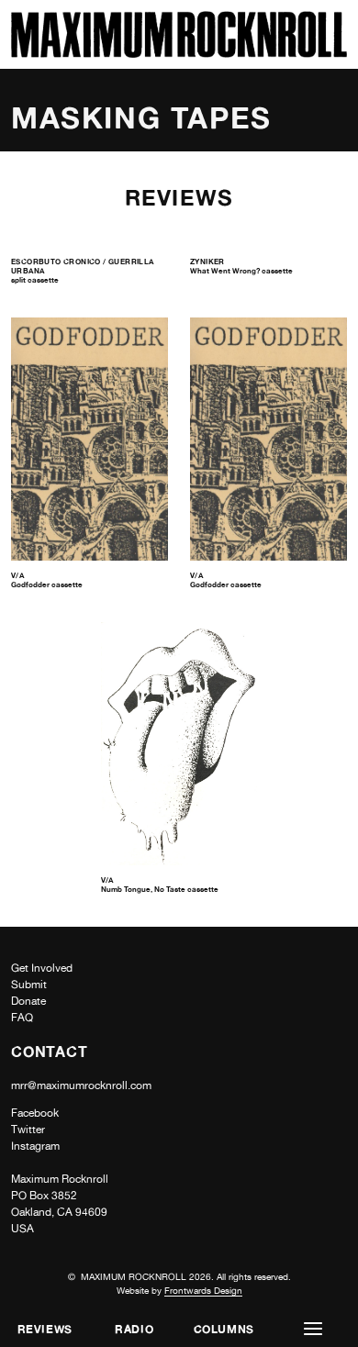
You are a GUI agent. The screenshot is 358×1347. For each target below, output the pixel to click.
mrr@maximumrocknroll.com (81, 1085)
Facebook (35, 1113)
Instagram (35, 1146)
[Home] (179, 52)
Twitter (28, 1129)
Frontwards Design (203, 1290)
